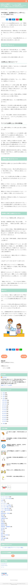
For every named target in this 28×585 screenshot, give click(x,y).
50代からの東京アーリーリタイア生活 (11, 4)
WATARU (4, 377)
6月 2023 (4, 411)
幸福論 (2, 516)
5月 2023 (4, 413)
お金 (2, 500)
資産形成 (3, 525)
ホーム (2, 567)
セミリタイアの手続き (6, 505)
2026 (4, 392)
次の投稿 (4, 356)
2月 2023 (4, 419)
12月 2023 (4, 400)
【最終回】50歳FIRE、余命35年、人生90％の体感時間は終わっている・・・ (16, 445)
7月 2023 (4, 409)
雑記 (2, 520)
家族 (2, 511)
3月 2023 (4, 417)
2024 (4, 396)
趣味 (2, 529)
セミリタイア (4, 503)
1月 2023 (4, 421)
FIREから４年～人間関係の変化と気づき (15, 470)
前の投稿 (24, 356)
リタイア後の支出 (5, 508)
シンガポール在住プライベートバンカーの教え (12, 547)
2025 (4, 394)
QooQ (16, 584)
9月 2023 (4, 406)
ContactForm (4, 563)
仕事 (2, 521)
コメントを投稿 (6, 367)
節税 (2, 533)
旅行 (2, 539)
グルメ (2, 501)
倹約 (2, 515)
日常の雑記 (3, 538)
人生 (2, 531)
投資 (2, 536)
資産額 (2, 523)
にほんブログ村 (4, 575)
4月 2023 (4, 415)
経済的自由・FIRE (5, 513)
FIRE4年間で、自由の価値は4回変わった (15, 476)
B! (13, 19)
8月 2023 (4, 407)
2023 (4, 398)
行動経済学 (3, 518)
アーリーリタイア (5, 496)
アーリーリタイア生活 (6, 498)
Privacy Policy (4, 565)
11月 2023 (4, 402)
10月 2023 (4, 404)
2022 (4, 423)
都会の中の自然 (4, 534)
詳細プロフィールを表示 (6, 385)
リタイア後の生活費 (5, 510)
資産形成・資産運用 (5, 526)
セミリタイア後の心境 (6, 506)
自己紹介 (3, 528)
